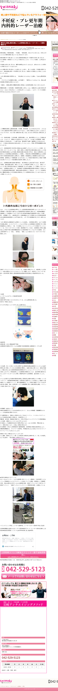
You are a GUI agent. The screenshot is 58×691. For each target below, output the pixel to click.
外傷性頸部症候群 (30, 48)
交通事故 (24, 48)
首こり (30, 49)
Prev (2, 23)
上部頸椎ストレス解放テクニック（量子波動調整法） (23, 554)
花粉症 (55, 339)
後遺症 (36, 48)
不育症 (55, 294)
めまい (55, 275)
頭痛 (33, 47)
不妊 (54, 290)
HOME (55, 90)
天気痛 (55, 304)
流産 (54, 318)
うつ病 (55, 269)
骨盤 (54, 355)
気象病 (55, 316)
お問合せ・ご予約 (21, 686)
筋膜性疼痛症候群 (8, 49)
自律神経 (30, 47)
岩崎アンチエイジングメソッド (19, 47)
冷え (54, 300)
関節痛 (55, 343)
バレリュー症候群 (18, 48)
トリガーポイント (10, 48)
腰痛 (54, 335)
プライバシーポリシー (5, 686)
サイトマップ (13, 686)
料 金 (54, 141)
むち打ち (4, 48)
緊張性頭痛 (14, 49)
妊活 (54, 306)
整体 (39, 48)
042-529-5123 (11, 657)
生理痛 (55, 320)
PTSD (55, 267)
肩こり (55, 333)
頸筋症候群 (26, 49)
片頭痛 (42, 48)
